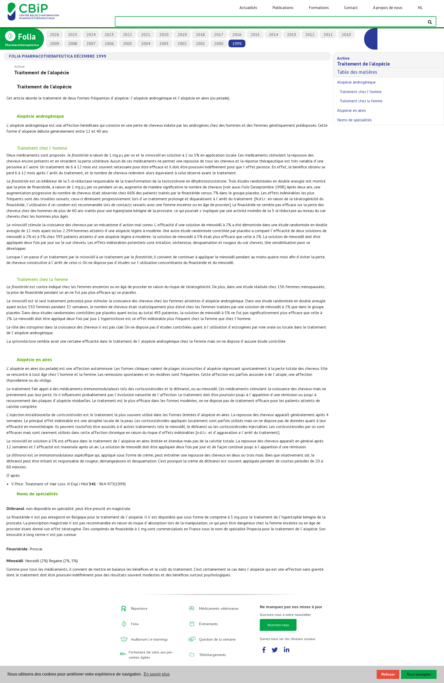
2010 (346, 34)
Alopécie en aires (351, 110)
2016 (237, 34)
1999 (237, 43)
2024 (91, 34)
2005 (127, 43)
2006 (109, 43)
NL (420, 7)
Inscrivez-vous (278, 625)
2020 (164, 34)
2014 (273, 34)
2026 (54, 34)
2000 (218, 43)
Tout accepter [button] (419, 674)
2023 (109, 34)
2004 (145, 43)
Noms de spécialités (354, 119)
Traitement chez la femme (361, 100)
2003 (164, 43)
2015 (255, 34)
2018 (200, 34)
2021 (145, 34)
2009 (54, 43)
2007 (91, 43)
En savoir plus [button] (157, 674)
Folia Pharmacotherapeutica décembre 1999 (57, 56)
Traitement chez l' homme (361, 91)
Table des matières (363, 65)
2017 (218, 34)
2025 (72, 34)
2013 (291, 34)
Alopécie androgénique (356, 82)
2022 (127, 34)
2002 (182, 43)
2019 (182, 34)
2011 (328, 34)
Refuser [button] (388, 674)
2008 (72, 43)
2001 (200, 43)
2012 (309, 34)
